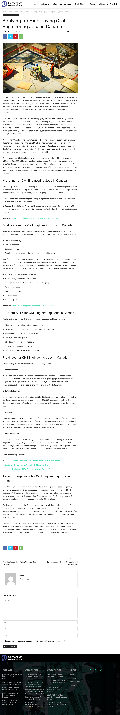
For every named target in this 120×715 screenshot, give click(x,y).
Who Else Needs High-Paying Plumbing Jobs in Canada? (20, 563)
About (72, 675)
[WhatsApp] (21, 36)
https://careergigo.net (25, 579)
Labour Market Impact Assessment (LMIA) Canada (32, 306)
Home (5, 12)
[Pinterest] (15, 36)
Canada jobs (24, 12)
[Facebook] (5, 36)
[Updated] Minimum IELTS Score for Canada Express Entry (29, 469)
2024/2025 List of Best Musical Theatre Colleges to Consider (56, 704)
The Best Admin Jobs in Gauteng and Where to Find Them (34, 677)
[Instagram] (96, 670)
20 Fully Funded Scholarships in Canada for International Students (32, 461)
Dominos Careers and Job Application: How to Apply (34, 698)
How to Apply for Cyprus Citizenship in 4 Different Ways (62, 563)
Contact (73, 685)
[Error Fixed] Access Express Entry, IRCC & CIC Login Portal (12, 677)
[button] (114, 4)
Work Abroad (13, 12)
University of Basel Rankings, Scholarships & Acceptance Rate (57, 682)
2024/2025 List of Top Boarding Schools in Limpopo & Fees (57, 697)
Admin (7, 31)
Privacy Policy (75, 682)
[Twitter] (10, 36)
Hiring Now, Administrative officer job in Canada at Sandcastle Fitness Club (34, 684)
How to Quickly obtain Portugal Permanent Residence (10, 695)
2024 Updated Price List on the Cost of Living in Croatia (11, 683)
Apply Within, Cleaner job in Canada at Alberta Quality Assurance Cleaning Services (34, 691)
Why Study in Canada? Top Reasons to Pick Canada (56, 676)
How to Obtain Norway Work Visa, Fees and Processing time (10, 702)
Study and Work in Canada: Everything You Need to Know (35, 218)
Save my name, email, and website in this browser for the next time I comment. (35, 641)
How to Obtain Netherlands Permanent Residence (11, 689)
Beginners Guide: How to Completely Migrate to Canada (28, 465)
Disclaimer (73, 678)
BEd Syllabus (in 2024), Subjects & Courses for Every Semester (57, 690)
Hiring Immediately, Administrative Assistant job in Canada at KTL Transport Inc (34, 705)
